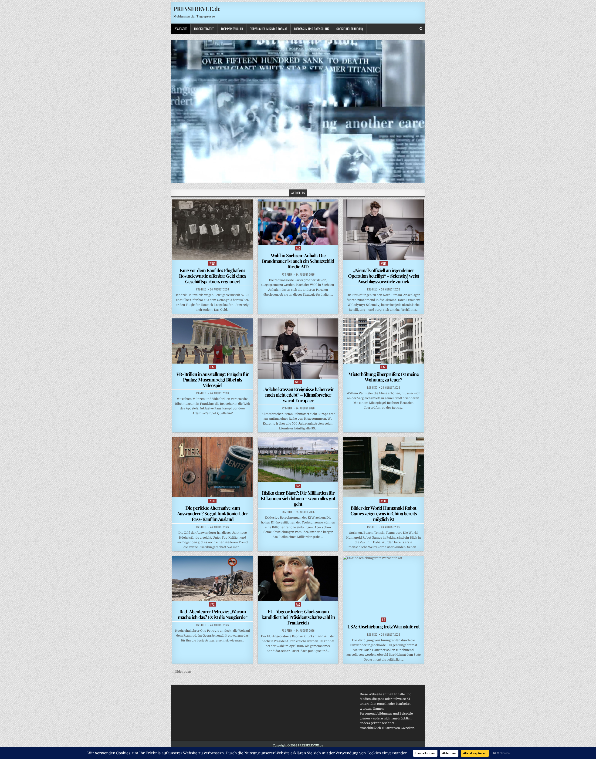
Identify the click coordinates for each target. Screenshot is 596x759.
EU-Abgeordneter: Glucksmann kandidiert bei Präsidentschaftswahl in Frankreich (298, 617)
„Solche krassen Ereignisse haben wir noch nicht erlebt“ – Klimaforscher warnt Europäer (298, 394)
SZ (383, 619)
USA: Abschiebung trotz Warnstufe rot (383, 626)
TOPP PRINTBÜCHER (232, 28)
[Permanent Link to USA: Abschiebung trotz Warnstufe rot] (383, 586)
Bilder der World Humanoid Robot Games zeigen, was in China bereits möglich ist (383, 513)
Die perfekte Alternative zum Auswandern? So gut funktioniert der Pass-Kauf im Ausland (212, 513)
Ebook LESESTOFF (204, 28)
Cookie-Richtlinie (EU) (349, 28)
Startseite (181, 28)
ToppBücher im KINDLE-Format (268, 28)
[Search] (421, 29)
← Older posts (181, 671)
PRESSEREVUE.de (196, 8)
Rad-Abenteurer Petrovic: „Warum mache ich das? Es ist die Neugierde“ (212, 614)
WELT (212, 263)
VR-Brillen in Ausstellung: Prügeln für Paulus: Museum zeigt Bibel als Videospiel (212, 379)
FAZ (298, 248)
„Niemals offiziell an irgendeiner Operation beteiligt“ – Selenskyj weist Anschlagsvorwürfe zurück (383, 275)
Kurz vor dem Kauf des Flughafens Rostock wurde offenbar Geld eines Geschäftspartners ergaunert (212, 275)
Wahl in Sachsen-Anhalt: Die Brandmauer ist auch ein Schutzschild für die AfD (298, 261)
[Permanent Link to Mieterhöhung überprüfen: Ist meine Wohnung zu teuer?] (383, 341)
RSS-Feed (201, 289)
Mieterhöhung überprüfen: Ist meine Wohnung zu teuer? (383, 377)
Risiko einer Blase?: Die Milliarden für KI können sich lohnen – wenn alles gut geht (298, 498)
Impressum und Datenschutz (311, 28)
